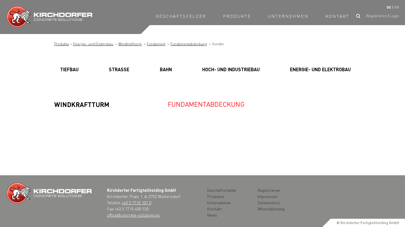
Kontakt (337, 16)
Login (394, 16)
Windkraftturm (130, 44)
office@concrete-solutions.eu (133, 215)
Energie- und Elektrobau (93, 44)
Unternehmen (288, 16)
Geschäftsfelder (181, 16)
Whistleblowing (271, 208)
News (212, 215)
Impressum (267, 196)
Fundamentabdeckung (188, 44)
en (396, 7)
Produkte (237, 16)
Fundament (156, 44)
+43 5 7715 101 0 (136, 202)
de (389, 7)
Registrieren (376, 16)
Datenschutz (268, 202)
